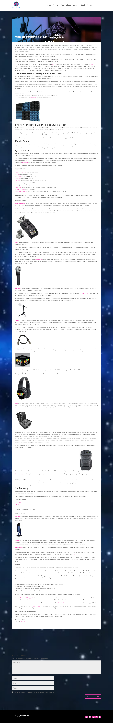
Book (83, 5)
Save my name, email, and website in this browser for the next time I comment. (34, 692)
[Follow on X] (90, 717)
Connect (90, 5)
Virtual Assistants (38, 39)
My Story (76, 5)
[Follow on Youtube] (93, 717)
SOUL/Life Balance (28, 39)
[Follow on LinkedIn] (100, 717)
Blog (62, 5)
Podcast (56, 5)
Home (49, 5)
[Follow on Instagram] (96, 717)
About (68, 5)
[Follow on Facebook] (86, 717)
